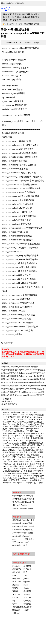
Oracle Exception (8, 424)
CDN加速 (16, 572)
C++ (13, 476)
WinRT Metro (24, 462)
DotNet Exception (19, 469)
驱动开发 (7, 20)
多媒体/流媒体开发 (14, 471)
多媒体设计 (28, 471)
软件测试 (17, 17)
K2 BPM (28, 443)
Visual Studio (13, 462)
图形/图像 (12, 473)
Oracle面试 (36, 422)
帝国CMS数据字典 (31, 24)
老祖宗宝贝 (17, 569)
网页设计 (7, 17)
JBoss (4, 450)
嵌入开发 (35, 14)
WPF (38, 460)
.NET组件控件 (35, 464)
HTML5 (21, 415)
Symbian (12, 431)
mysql (26, 585)
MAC (14, 575)
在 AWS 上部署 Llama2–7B (23, 502)
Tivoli (21, 441)
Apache (32, 448)
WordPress (16, 594)
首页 (20, 24)
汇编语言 (32, 445)
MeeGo (5, 433)
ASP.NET (12, 460)
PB (43, 476)
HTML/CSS (23, 412)
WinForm (21, 460)
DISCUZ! (27, 597)
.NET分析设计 (22, 464)
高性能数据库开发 (30, 426)
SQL (26, 420)
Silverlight (6, 476)
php (31, 412)
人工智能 (17, 14)
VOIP (21, 483)
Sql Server (21, 424)
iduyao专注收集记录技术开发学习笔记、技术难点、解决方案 (7, 9)
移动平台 (13, 433)
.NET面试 (40, 466)
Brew (36, 431)
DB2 (42, 424)
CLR (33, 460)
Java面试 (30, 436)
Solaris (40, 469)
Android (21, 429)
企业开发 (25, 438)
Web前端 (14, 412)
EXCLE (15, 597)
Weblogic (21, 450)
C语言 (18, 476)
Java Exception (14, 438)
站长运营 (27, 601)
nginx (14, 604)
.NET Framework (37, 462)
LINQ (21, 466)
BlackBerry (21, 431)
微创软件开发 (32, 455)
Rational (33, 457)
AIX (4, 471)
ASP (35, 412)
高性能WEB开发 (24, 417)
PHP (25, 575)
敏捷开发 (17, 20)
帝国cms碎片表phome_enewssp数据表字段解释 (19, 367)
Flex (31, 473)
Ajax (35, 415)
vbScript (29, 415)
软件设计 (32, 452)
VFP (11, 426)
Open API (24, 480)
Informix (29, 424)
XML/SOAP (7, 420)
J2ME (23, 436)
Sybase (36, 424)
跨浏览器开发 (11, 417)
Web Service (37, 417)
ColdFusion (30, 450)
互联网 (15, 591)
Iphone (28, 429)
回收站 (26, 610)
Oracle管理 (16, 422)
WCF (28, 460)
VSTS (14, 457)
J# (43, 464)
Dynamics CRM (18, 443)
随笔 (25, 572)
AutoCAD (38, 473)
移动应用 (26, 14)
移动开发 (13, 429)
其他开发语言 (13, 480)
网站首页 (7, 14)
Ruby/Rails (7, 478)
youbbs (26, 579)
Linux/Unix (31, 469)
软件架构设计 (11, 455)
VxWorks (14, 448)
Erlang (25, 478)
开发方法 (23, 452)
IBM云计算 (6, 483)
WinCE (8, 445)
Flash (4, 473)
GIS (10, 441)
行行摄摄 (27, 604)
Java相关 (38, 436)
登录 (5, 404)
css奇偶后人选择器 (19, 545)
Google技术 (29, 483)
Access (5, 426)
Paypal (15, 483)
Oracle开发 (26, 422)
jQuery (14, 415)
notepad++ (16, 579)
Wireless (6, 448)
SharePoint (6, 443)
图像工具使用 (22, 473)
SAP (15, 441)
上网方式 (16, 613)
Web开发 (5, 412)
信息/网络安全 (35, 480)
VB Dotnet (7, 464)
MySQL (32, 420)
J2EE (13, 436)
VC (14, 464)
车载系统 (16, 610)
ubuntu (26, 588)
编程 (5, 480)
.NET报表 (14, 466)
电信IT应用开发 (24, 433)
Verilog (41, 478)
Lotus (27, 441)
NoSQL (39, 420)
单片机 (24, 445)
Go (31, 478)
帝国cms (27, 582)
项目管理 (35, 17)
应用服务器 (23, 448)
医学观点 (27, 569)
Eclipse (5, 438)
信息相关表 (8, 343)
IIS (38, 448)
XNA (4, 462)
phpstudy (15, 585)
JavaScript (6, 415)
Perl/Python (17, 478)
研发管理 (39, 450)
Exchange (33, 441)
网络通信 (26, 17)
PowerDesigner (23, 457)
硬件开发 (16, 445)
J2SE (18, 436)
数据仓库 (18, 426)
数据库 (20, 420)
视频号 (15, 588)
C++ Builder (27, 476)
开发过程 (15, 452)
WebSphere (12, 450)
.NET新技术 (30, 466)
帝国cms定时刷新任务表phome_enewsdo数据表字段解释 (23, 373)
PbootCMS (16, 566)
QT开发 (30, 431)
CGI (14, 420)
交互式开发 (38, 471)
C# (7, 460)
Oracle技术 (6, 422)
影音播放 (27, 566)
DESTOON (28, 607)
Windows (27, 594)
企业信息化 (35, 438)
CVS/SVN (6, 457)
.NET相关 (7, 469)
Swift (35, 478)
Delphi (5, 466)
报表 (35, 443)
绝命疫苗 (27, 591)
